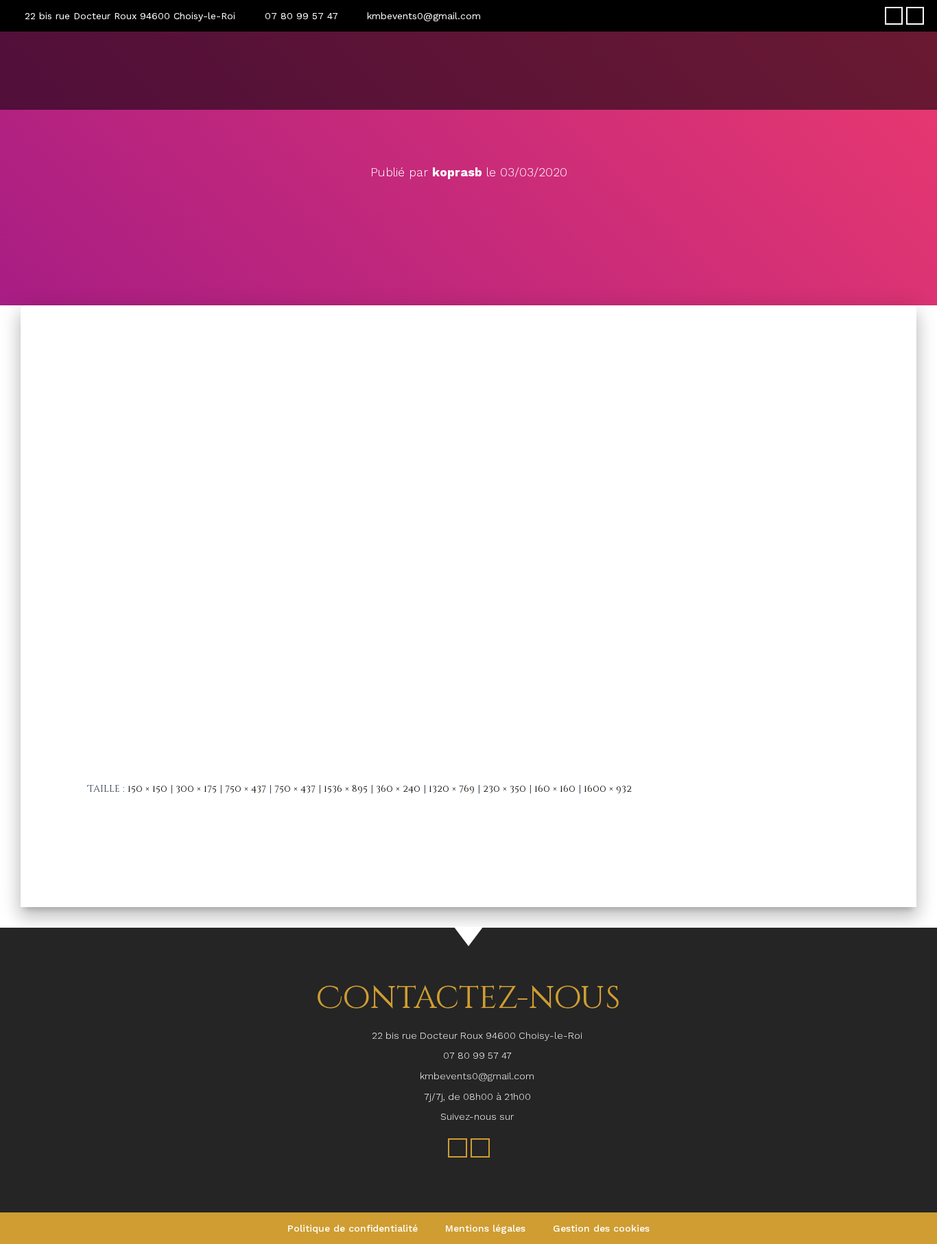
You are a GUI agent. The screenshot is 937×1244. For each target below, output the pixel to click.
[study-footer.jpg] (468, 533)
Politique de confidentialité (352, 1228)
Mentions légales (485, 1228)
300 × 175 (196, 788)
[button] (913, 67)
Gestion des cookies (601, 1228)
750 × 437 (245, 788)
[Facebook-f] (894, 16)
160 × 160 (555, 788)
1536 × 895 (346, 788)
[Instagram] (915, 16)
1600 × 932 (608, 788)
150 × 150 (147, 788)
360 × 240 (398, 788)
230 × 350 (504, 788)
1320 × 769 (452, 788)
